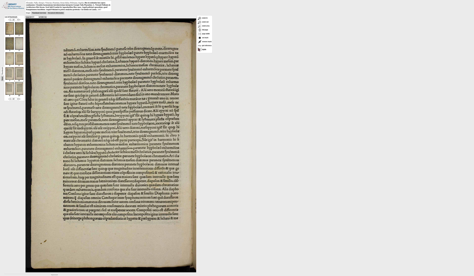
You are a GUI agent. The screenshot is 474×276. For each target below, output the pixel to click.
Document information (56, 13)
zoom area (205, 26)
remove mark (207, 42)
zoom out (205, 22)
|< (30, 17)
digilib (204, 49)
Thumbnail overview (39, 13)
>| (45, 17)
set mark (205, 38)
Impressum (54, 274)
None (2, 78)
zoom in (204, 18)
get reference (207, 45)
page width (206, 34)
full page (205, 30)
